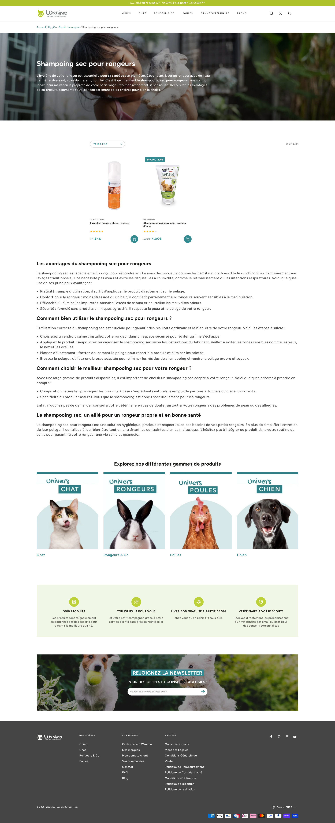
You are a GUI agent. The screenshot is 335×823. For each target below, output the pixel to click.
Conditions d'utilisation (180, 778)
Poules (83, 761)
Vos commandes (133, 761)
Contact (127, 767)
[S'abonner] (203, 691)
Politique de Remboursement (184, 767)
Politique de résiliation (180, 789)
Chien (83, 744)
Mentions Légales (176, 750)
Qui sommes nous (177, 744)
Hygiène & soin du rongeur (64, 27)
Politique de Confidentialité (183, 772)
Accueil (41, 27)
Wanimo (50, 807)
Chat (82, 750)
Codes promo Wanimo (137, 744)
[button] (271, 13)
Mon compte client (135, 755)
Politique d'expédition (179, 783)
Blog (125, 778)
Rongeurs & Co (89, 755)
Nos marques (131, 750)
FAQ (125, 772)
